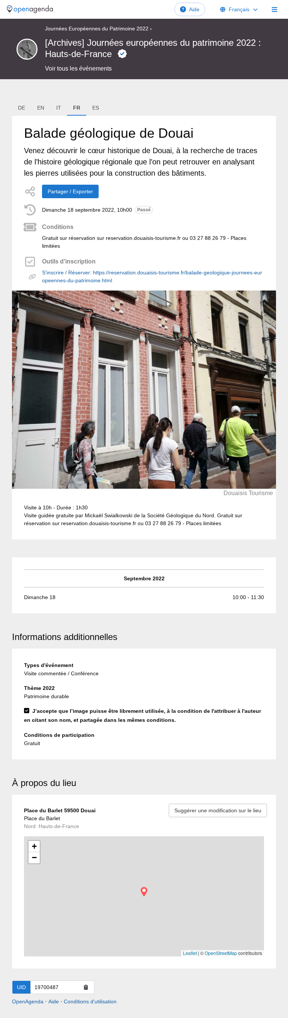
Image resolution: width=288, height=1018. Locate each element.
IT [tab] (58, 108)
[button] (144, 891)
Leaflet (190, 953)
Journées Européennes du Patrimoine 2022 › (98, 29)
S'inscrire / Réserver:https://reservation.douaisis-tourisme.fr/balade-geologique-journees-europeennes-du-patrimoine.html (152, 276)
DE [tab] (21, 108)
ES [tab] (95, 108)
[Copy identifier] (85, 987)
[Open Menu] (274, 9)
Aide (194, 9)
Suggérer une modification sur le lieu (217, 810)
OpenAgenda (28, 1001)
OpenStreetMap (221, 953)
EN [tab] (40, 108)
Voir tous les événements (78, 68)
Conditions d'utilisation (90, 1001)
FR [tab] (76, 108)
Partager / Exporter (70, 191)
